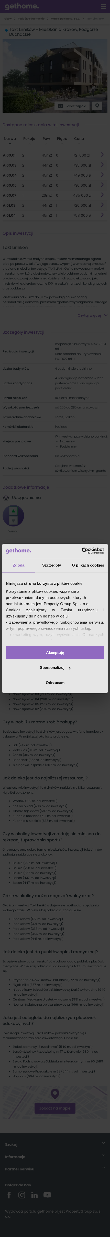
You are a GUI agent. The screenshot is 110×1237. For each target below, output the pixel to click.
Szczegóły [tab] (51, 565)
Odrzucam (55, 682)
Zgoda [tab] (18, 565)
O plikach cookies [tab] (88, 565)
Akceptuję (55, 652)
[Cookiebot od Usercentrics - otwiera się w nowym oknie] (81, 551)
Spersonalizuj (52, 667)
